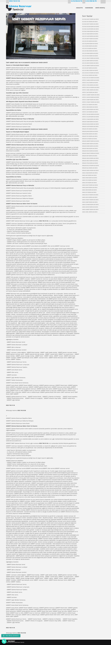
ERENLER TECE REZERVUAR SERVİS (89, 136)
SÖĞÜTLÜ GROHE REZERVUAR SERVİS (90, 97)
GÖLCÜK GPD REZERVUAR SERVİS (89, 41)
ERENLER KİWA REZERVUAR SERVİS (90, 148)
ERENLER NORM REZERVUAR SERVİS (90, 146)
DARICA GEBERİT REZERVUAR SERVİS (90, 209)
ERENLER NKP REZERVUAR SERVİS (89, 155)
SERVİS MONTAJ (100, 8)
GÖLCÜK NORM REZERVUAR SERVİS (90, 53)
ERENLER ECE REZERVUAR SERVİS (89, 138)
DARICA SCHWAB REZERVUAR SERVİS (90, 204)
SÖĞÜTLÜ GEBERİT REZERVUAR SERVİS (90, 94)
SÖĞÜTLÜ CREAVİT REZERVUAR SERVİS (90, 102)
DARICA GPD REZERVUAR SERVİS (89, 182)
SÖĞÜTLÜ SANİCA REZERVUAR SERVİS (90, 80)
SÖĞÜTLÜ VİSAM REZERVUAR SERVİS (90, 119)
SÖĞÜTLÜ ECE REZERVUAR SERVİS (89, 104)
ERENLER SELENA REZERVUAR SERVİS (90, 124)
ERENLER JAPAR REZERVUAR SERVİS (90, 131)
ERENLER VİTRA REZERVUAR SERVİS (90, 163)
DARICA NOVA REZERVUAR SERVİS (89, 197)
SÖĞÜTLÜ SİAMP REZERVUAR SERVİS (90, 99)
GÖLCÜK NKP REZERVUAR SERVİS (89, 68)
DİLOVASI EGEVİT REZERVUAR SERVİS (90, 19)
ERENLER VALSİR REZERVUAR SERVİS (90, 126)
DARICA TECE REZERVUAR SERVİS (89, 180)
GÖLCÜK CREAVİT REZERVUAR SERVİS (90, 58)
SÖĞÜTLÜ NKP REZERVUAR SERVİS (90, 92)
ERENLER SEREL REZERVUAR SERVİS (90, 160)
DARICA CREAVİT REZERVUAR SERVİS (90, 199)
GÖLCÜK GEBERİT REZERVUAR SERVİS (90, 65)
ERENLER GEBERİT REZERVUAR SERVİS (90, 141)
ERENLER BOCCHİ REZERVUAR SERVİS (90, 165)
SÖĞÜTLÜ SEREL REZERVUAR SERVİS (90, 90)
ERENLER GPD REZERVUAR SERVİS (89, 129)
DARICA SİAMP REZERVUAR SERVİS (90, 202)
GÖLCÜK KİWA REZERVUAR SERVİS (90, 50)
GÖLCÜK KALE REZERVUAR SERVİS (89, 75)
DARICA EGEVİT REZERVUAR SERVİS (90, 185)
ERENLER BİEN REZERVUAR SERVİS (89, 133)
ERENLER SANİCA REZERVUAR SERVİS (90, 170)
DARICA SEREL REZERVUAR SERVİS (89, 212)
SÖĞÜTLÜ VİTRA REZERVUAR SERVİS (90, 85)
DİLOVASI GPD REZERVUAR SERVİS (90, 21)
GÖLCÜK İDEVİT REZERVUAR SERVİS (90, 38)
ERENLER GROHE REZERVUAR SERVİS (90, 158)
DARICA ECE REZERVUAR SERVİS (89, 192)
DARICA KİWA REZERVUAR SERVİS (89, 177)
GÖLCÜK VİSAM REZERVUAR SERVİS (90, 33)
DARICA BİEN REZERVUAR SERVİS (89, 190)
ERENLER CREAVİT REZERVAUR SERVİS (90, 153)
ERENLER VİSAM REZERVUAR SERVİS (90, 121)
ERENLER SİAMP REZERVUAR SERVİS (90, 143)
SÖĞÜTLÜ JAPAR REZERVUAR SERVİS (90, 109)
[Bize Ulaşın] (4, 641)
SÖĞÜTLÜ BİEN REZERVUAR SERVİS (90, 107)
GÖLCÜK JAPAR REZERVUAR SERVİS (90, 43)
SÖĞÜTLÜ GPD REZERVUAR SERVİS (90, 112)
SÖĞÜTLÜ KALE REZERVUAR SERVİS (90, 82)
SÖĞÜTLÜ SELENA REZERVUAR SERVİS (90, 114)
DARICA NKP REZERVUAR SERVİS (89, 175)
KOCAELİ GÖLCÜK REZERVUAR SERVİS (90, 77)
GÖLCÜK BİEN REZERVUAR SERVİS (89, 46)
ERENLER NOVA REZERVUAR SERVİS (90, 151)
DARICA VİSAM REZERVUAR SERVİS (90, 173)
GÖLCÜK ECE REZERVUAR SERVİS (89, 48)
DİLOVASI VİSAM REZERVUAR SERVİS (90, 31)
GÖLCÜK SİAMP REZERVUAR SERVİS (90, 60)
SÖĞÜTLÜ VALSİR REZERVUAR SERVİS (90, 116)
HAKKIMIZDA (89, 8)
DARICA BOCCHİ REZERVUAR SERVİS (90, 194)
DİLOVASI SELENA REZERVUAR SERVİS (90, 26)
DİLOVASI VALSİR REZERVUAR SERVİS (90, 29)
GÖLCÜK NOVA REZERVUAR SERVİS (90, 55)
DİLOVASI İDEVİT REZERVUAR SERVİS (90, 24)
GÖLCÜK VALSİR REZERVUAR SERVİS (90, 36)
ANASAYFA (79, 8)
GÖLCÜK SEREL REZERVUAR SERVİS (90, 70)
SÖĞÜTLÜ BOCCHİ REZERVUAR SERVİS (90, 87)
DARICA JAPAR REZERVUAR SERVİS (89, 187)
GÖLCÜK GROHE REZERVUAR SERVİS (90, 63)
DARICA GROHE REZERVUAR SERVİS (90, 207)
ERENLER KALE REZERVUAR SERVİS (90, 168)
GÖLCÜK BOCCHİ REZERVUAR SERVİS (90, 72)
